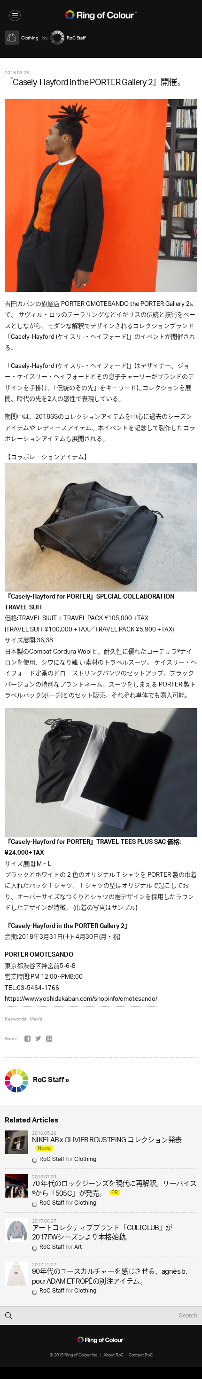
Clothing (85, 1159)
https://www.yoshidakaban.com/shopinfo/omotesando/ (81, 999)
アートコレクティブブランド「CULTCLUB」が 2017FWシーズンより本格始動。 (102, 1233)
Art (78, 1247)
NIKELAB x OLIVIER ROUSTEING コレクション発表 (106, 1140)
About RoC (113, 1354)
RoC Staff (51, 1159)
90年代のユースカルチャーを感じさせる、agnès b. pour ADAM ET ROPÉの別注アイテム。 (109, 1277)
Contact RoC (141, 1354)
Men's (36, 1018)
